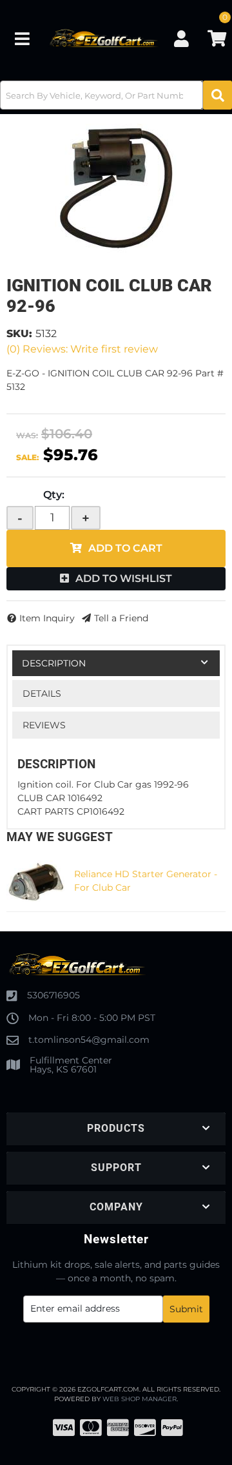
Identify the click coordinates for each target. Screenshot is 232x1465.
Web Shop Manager (139, 1399)
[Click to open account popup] (181, 38)
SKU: (19, 333)
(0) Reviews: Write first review (82, 349)
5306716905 (53, 995)
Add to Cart (125, 548)
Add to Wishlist (123, 578)
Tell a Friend (121, 618)
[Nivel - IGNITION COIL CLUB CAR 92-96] (116, 188)
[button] (116, 95)
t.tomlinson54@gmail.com (89, 1039)
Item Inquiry (47, 618)
